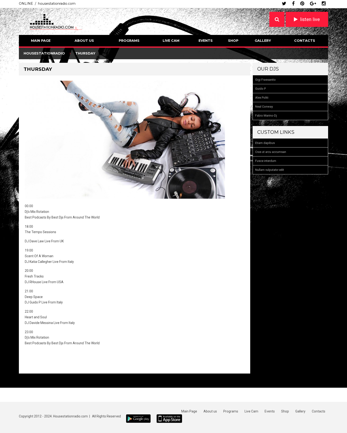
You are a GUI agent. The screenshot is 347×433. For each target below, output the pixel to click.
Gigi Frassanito (265, 79)
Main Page (41, 40)
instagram (323, 3)
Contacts (304, 40)
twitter (284, 3)
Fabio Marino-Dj (266, 115)
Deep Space (34, 297)
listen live (310, 19)
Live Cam (171, 40)
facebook (293, 3)
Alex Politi (261, 97)
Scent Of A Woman (39, 256)
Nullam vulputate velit (269, 170)
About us (84, 40)
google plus (313, 3)
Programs (129, 40)
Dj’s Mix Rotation (37, 212)
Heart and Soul (36, 317)
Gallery (263, 40)
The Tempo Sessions (40, 232)
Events (206, 40)
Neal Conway (264, 106)
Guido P (260, 88)
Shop (233, 40)
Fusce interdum (265, 161)
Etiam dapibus (265, 143)
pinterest (302, 3)
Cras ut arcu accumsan (270, 152)
